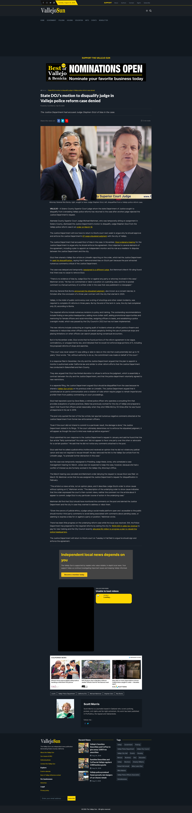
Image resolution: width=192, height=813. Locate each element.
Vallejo (120, 744)
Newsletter (103, 20)
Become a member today (74, 575)
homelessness (122, 779)
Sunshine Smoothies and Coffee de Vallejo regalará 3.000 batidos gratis (101, 762)
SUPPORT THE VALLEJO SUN (96, 58)
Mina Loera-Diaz (137, 766)
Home (42, 20)
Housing (70, 20)
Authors (123, 3)
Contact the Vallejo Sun (47, 764)
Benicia (120, 757)
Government (51, 20)
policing (137, 744)
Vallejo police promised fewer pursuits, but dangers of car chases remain (101, 775)
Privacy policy (44, 790)
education (142, 757)
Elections (127, 762)
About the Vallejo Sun (47, 752)
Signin (139, 3)
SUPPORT (108, 3)
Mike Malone (122, 770)
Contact (131, 3)
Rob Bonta (119, 693)
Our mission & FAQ (46, 756)
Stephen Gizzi (108, 693)
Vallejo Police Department (66, 693)
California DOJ (82, 693)
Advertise (43, 783)
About (116, 3)
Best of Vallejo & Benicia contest (50, 775)
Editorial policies (45, 760)
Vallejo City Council (143, 749)
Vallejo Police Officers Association (128, 775)
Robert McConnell (123, 766)
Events (94, 20)
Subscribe (147, 3)
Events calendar (45, 771)
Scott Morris (51, 106)
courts (53, 693)
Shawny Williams (138, 762)
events (132, 753)
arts (135, 757)
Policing (61, 20)
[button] (65, 674)
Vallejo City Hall (122, 753)
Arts (87, 20)
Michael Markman (95, 693)
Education (79, 20)
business (128, 757)
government (128, 744)
